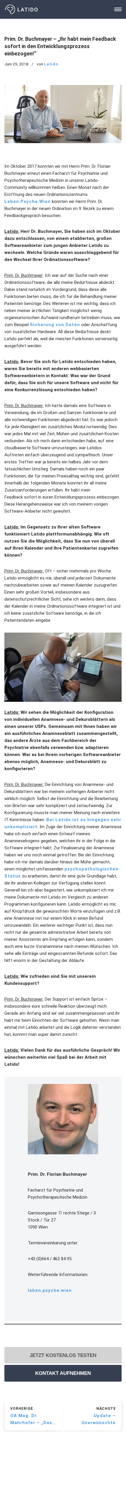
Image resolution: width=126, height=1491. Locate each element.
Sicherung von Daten (55, 324)
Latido (51, 64)
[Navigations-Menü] (118, 9)
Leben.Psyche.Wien (27, 201)
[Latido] (22, 9)
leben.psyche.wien (50, 1290)
